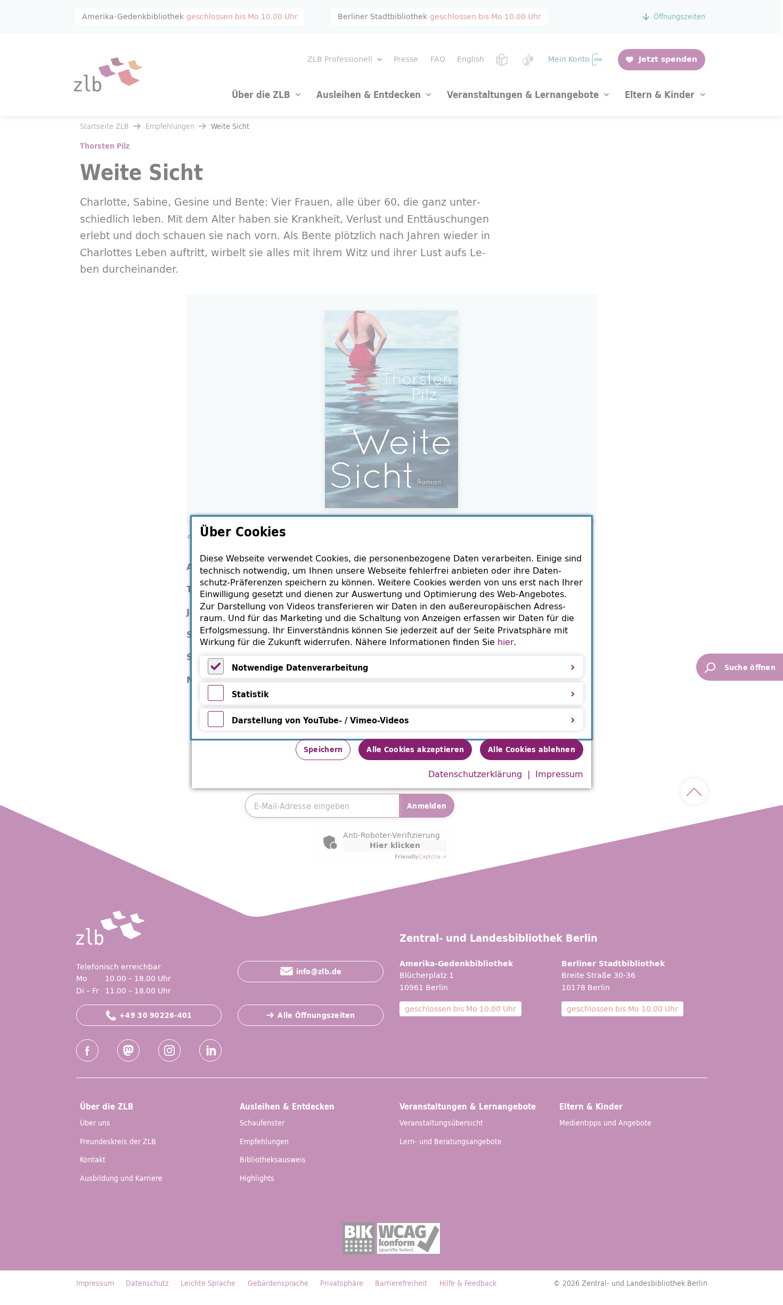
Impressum (559, 774)
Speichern (323, 749)
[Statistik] (216, 697)
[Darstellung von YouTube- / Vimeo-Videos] (216, 723)
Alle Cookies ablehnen (531, 749)
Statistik (250, 694)
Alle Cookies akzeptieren (415, 749)
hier (505, 641)
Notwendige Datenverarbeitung (300, 667)
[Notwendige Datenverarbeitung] (216, 671)
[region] (391, 628)
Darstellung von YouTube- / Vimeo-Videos (320, 720)
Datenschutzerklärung (475, 774)
